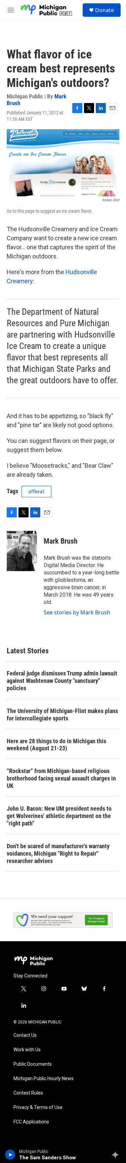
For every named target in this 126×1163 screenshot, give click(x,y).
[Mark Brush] (22, 551)
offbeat (36, 491)
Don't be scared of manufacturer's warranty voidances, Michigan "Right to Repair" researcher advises (58, 853)
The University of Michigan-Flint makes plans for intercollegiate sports (62, 714)
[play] (10, 1154)
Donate (104, 10)
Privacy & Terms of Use (37, 1107)
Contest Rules (28, 1093)
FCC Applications (31, 1121)
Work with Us (27, 1049)
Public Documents (32, 1064)
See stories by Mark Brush (77, 612)
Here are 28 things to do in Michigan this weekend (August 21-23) (56, 745)
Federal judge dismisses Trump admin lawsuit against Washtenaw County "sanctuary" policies (62, 681)
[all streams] (117, 1154)
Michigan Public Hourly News (43, 1078)
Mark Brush (61, 541)
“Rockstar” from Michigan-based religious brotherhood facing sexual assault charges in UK (61, 778)
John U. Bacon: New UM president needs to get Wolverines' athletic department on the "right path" (59, 816)
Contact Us (25, 1035)
